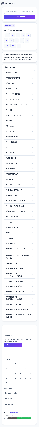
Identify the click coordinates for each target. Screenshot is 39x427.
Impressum (8, 399)
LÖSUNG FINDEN (19, 17)
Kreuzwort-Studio (11, 393)
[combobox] (19, 11)
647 (13, 45)
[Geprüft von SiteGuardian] (19, 418)
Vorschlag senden (13, 345)
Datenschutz (9, 404)
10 (27, 40)
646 (7, 45)
